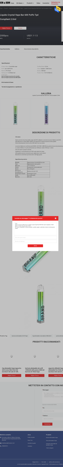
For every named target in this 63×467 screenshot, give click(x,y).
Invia (35, 245)
